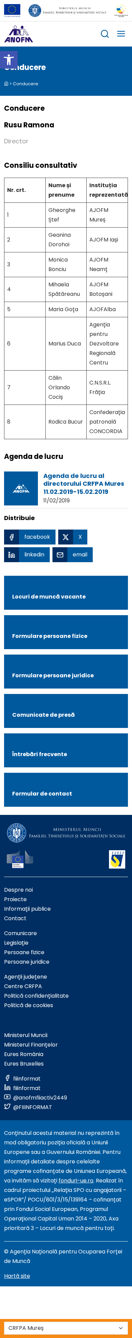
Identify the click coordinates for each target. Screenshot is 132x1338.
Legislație (16, 943)
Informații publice (27, 909)
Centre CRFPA (23, 986)
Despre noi (18, 890)
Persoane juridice (26, 962)
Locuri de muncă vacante (49, 597)
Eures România (23, 1054)
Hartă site (17, 1276)
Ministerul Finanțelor (31, 1045)
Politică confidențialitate (36, 996)
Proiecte (15, 899)
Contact (15, 918)
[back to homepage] (6, 84)
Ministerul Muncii (25, 1035)
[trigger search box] (105, 35)
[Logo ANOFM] (18, 33)
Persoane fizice (24, 952)
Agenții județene (25, 977)
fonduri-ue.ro (76, 1180)
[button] (9, 60)
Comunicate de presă (43, 715)
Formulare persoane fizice (49, 636)
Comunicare (20, 933)
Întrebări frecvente (39, 754)
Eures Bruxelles (24, 1064)
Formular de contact (42, 794)
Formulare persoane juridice (53, 675)
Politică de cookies (28, 1005)
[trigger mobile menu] (121, 35)
